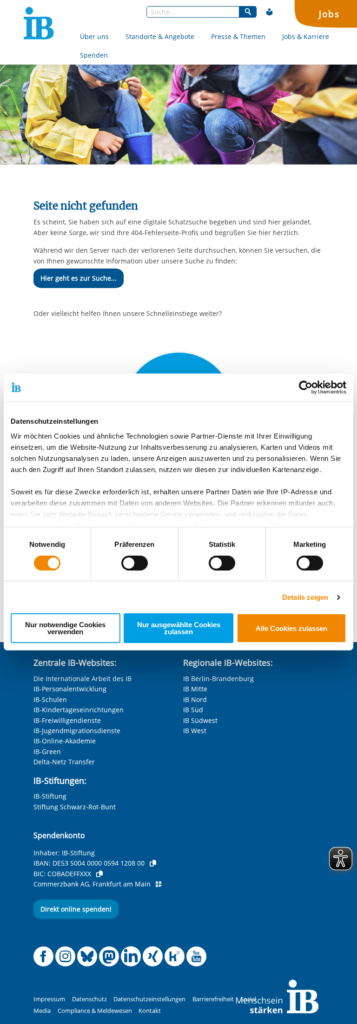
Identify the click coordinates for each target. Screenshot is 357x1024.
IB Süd (193, 709)
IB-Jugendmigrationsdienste (76, 730)
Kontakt (150, 1011)
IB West (194, 730)
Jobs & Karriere (305, 36)
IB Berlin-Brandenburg (218, 678)
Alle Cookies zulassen (291, 628)
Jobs (329, 14)
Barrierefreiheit (213, 999)
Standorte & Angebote (160, 36)
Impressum (49, 999)
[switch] (134, 563)
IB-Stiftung (49, 796)
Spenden (94, 55)
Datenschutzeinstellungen (149, 999)
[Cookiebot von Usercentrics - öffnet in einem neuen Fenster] (305, 387)
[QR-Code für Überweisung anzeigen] (158, 884)
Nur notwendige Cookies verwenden (65, 628)
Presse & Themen (238, 36)
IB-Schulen (50, 699)
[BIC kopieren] (99, 874)
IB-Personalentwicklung (69, 688)
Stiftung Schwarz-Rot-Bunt (74, 806)
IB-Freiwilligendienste (67, 720)
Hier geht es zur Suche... (78, 278)
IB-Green (47, 751)
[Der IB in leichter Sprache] (269, 12)
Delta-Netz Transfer (64, 761)
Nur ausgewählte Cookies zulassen (178, 628)
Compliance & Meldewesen (95, 1011)
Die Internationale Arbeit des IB (82, 678)
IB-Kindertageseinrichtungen (78, 709)
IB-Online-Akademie (64, 740)
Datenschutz (89, 999)
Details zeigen (305, 597)
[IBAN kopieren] (153, 863)
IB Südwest (200, 720)
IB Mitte (195, 688)
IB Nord (195, 699)
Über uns (94, 36)
